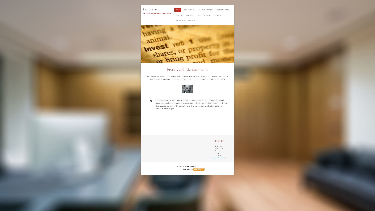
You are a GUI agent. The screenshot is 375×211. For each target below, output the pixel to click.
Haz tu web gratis (188, 169)
